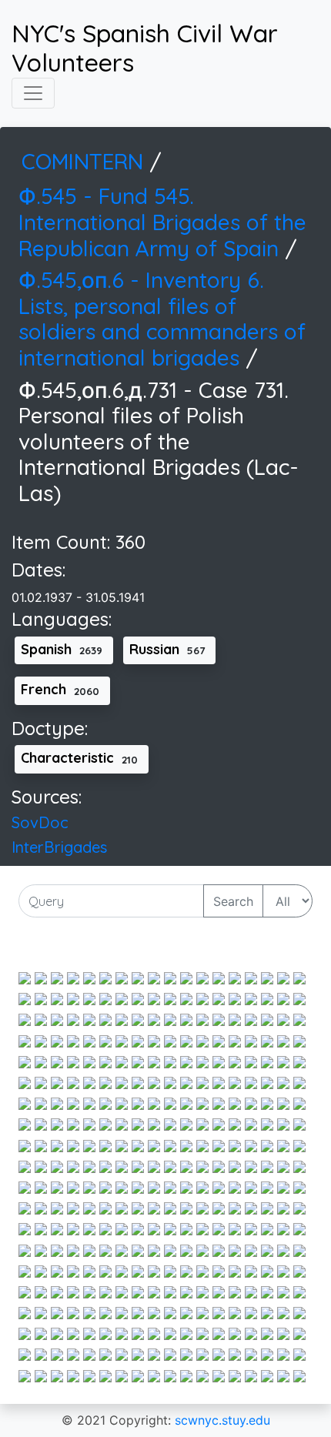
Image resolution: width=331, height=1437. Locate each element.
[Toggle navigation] (33, 93)
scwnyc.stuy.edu (222, 1420)
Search (233, 901)
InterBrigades (59, 847)
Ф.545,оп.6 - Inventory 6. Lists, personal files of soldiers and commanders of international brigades (162, 318)
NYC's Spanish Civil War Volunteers (145, 48)
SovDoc (40, 822)
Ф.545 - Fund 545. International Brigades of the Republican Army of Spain (162, 221)
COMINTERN (85, 161)
